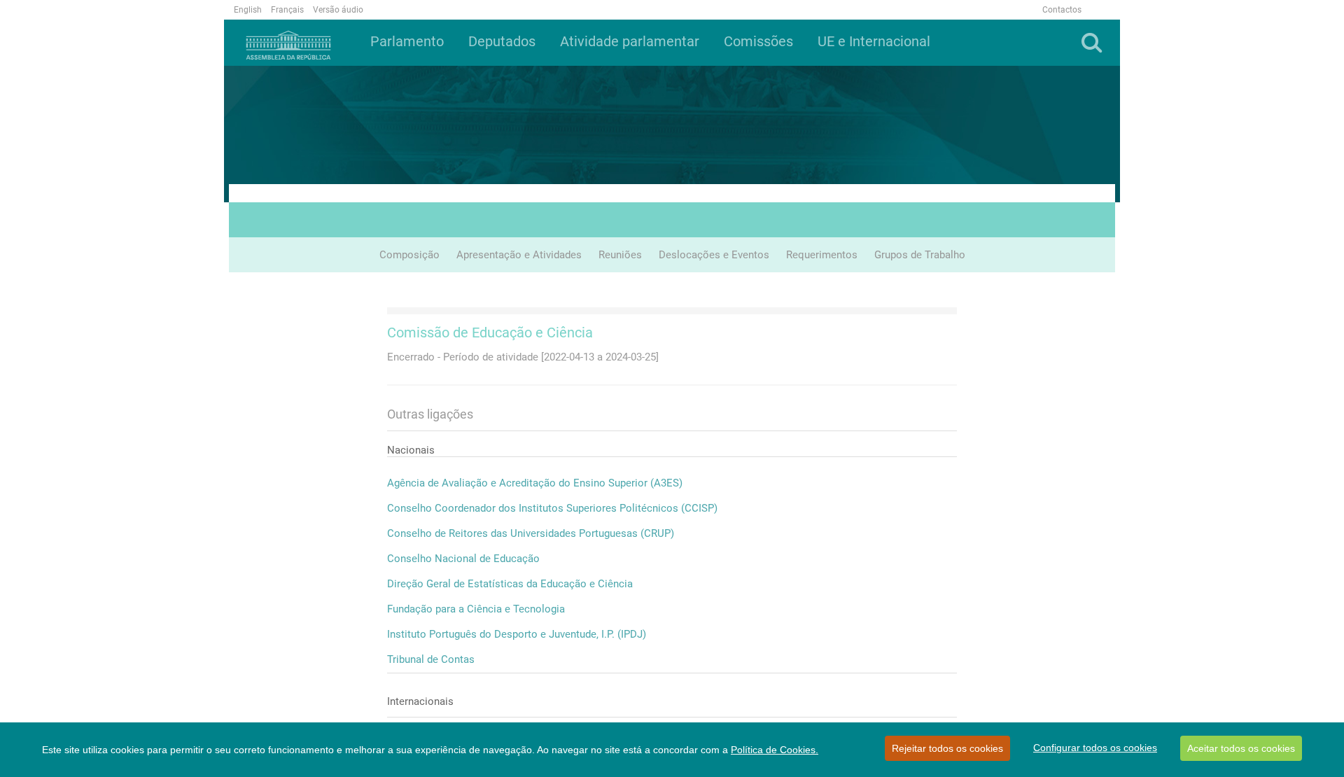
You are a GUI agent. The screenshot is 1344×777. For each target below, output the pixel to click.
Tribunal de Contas (431, 659)
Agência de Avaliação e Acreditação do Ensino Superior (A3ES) (534, 483)
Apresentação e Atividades (519, 254)
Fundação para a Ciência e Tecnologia (476, 609)
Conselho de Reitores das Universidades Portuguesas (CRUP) (530, 533)
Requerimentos (822, 254)
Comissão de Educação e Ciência (490, 332)
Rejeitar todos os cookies (947, 748)
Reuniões (620, 254)
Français (287, 10)
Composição (409, 254)
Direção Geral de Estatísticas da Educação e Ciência (510, 584)
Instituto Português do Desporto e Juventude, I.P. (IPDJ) (516, 634)
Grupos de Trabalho (919, 254)
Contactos (1062, 10)
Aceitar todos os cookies (1241, 748)
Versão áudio (338, 10)
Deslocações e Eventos (714, 254)
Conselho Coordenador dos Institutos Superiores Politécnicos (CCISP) (552, 508)
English (248, 10)
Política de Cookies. (774, 749)
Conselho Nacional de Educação (463, 558)
